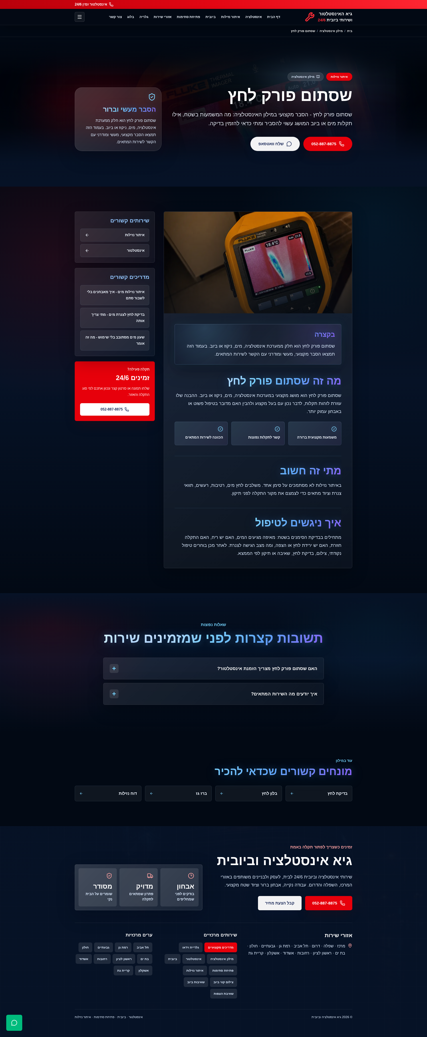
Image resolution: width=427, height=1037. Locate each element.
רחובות (102, 959)
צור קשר (115, 17)
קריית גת (123, 970)
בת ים (145, 959)
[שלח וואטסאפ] (14, 1023)
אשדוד (83, 959)
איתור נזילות (230, 17)
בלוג (130, 17)
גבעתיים (103, 947)
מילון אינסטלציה (331, 31)
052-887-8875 (323, 144)
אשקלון (144, 970)
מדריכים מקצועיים (221, 947)
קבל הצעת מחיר (279, 903)
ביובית (210, 17)
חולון (85, 947)
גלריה (143, 17)
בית (349, 31)
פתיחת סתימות (188, 17)
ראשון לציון (124, 959)
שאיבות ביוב (196, 982)
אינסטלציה (253, 17)
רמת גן (123, 947)
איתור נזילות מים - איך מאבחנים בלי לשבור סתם (116, 295)
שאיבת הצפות (224, 993)
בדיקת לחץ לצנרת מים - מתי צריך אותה (118, 318)
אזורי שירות (162, 17)
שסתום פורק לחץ (303, 31)
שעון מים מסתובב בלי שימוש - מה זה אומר (115, 340)
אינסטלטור (193, 959)
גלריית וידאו (190, 947)
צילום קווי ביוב (224, 982)
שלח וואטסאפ (271, 144)
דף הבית (273, 17)
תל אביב (143, 947)
